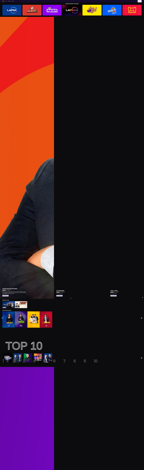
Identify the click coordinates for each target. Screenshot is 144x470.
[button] (0, 158)
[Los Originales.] (37, 357)
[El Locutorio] (46, 319)
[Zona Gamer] (33, 319)
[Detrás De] (58, 319)
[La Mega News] (21, 319)
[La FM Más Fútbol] (17, 357)
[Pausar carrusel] (142, 297)
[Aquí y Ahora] (88, 357)
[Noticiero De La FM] (67, 357)
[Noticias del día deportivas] (57, 357)
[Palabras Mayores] (27, 357)
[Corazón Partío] (83, 319)
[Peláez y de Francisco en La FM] (47, 357)
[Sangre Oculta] (8, 319)
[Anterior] (2, 318)
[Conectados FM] (71, 319)
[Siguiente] (141, 318)
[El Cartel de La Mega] (7, 357)
